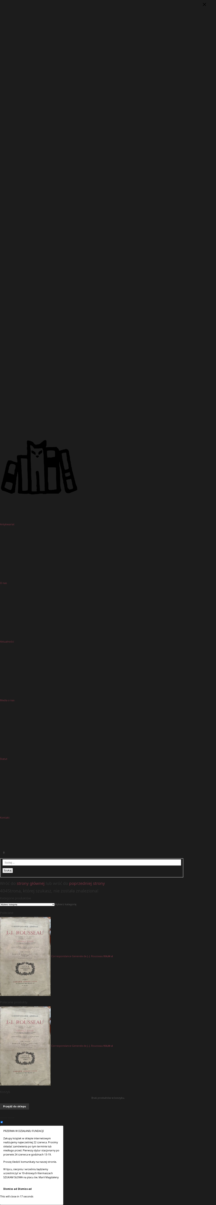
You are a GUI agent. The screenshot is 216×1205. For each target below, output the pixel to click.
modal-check (7, 1117)
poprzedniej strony (87, 883)
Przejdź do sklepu (14, 1106)
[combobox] (65, 904)
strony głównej (31, 883)
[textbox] (65, 904)
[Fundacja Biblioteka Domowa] (108, 467)
